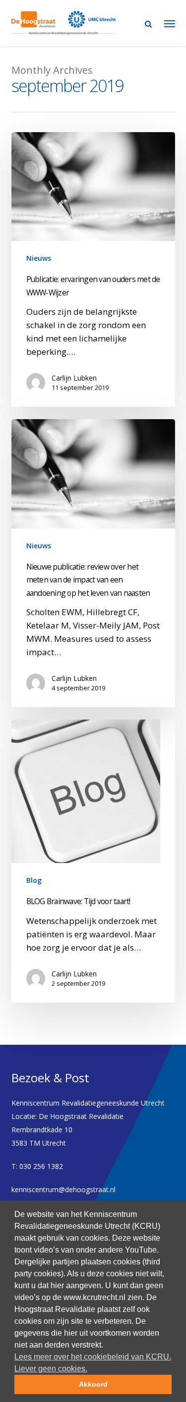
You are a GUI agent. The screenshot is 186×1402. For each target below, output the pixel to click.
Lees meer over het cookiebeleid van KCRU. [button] (92, 1357)
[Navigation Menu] (169, 23)
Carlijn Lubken (74, 378)
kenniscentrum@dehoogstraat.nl (63, 1189)
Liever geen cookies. (50, 1368)
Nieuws (38, 258)
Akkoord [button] (93, 1384)
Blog (34, 880)
